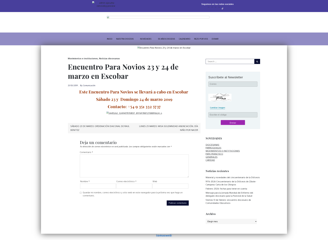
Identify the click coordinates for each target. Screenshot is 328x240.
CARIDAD (210, 160)
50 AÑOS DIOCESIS (166, 39)
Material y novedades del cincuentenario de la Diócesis (233, 177)
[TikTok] (223, 8)
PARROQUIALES (213, 148)
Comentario (86, 152)
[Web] (226, 8)
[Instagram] (219, 8)
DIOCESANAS (212, 144)
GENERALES (212, 157)
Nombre (85, 181)
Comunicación (89, 85)
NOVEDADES (145, 39)
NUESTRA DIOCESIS (125, 39)
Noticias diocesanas (109, 58)
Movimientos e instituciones (83, 58)
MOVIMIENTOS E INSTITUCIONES (223, 151)
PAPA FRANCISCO (214, 154)
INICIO (109, 39)
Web (155, 181)
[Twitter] (212, 8)
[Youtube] (215, 8)
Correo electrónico (126, 181)
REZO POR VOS (201, 39)
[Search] (257, 61)
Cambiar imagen (217, 107)
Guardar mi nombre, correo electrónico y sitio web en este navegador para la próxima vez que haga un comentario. (133, 194)
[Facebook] (208, 8)
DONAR (215, 39)
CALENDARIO (184, 39)
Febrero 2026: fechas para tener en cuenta (226, 188)
